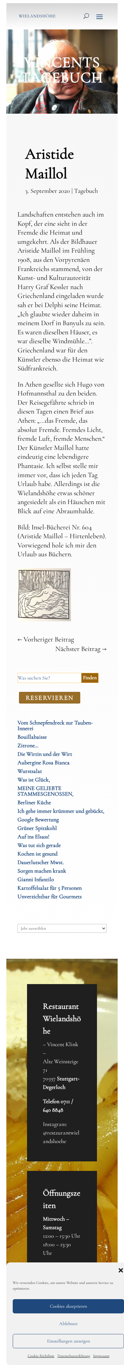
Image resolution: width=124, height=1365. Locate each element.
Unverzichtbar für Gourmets (49, 896)
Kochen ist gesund (37, 853)
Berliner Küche (34, 802)
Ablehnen (68, 1323)
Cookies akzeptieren (68, 1306)
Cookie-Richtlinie (41, 1356)
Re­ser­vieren (50, 697)
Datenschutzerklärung (74, 1356)
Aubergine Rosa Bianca (43, 762)
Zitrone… (27, 745)
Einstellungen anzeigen (68, 1341)
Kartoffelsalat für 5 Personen (49, 887)
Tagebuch (86, 191)
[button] (121, 1270)
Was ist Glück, (33, 779)
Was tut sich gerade (39, 845)
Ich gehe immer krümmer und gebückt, (60, 810)
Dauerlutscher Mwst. (40, 862)
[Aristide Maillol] (44, 619)
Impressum (101, 1356)
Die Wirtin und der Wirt (44, 753)
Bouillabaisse (32, 736)
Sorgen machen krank (41, 870)
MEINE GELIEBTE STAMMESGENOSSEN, (45, 791)
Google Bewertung (38, 819)
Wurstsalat (29, 771)
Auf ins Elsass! (33, 836)
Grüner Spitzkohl (37, 828)
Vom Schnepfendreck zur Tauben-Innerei (55, 725)
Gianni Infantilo (35, 879)
